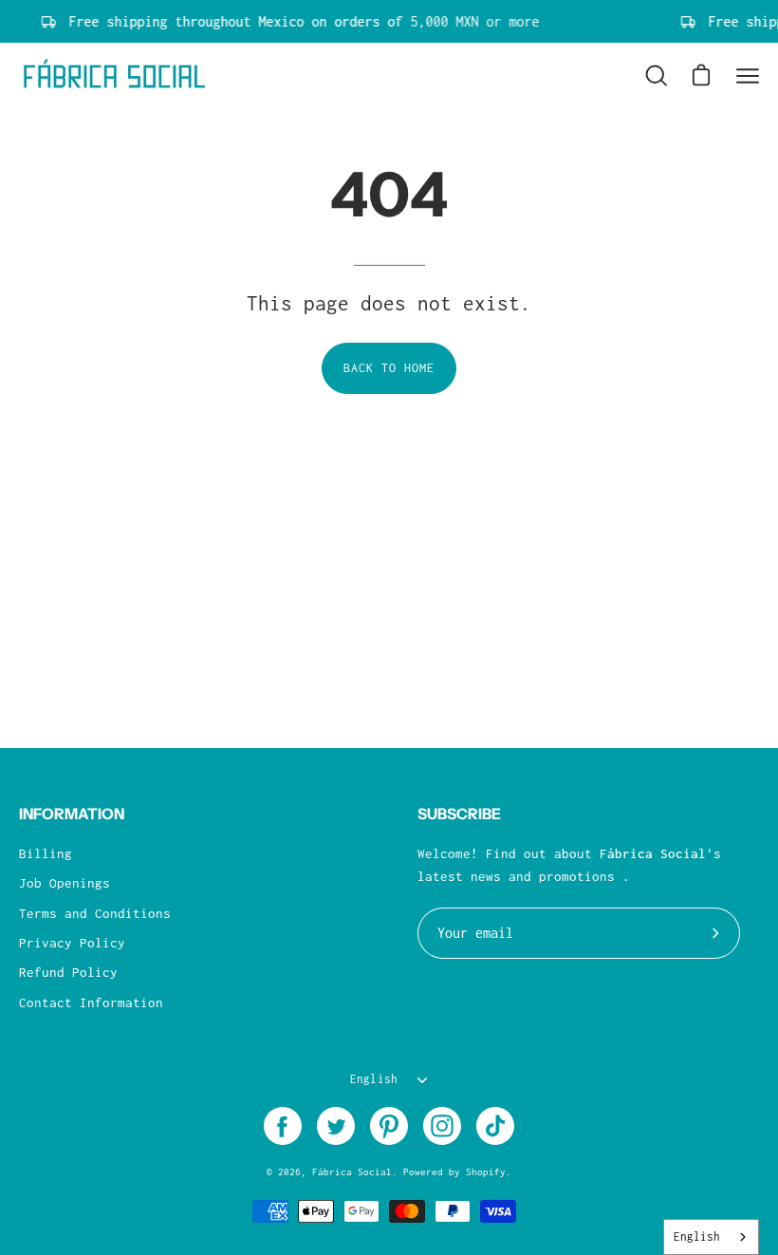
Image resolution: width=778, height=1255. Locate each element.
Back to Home (389, 368)
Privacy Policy (72, 942)
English (374, 1079)
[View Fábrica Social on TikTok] (495, 1126)
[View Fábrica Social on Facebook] (283, 1126)
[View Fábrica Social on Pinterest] (389, 1126)
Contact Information (91, 1002)
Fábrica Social (352, 1171)
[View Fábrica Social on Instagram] (442, 1126)
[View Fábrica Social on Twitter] (336, 1126)
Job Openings (64, 882)
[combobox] (711, 1237)
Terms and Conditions (95, 913)
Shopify (486, 1171)
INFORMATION (71, 814)
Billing (45, 853)
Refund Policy (68, 972)
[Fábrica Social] (114, 76)
